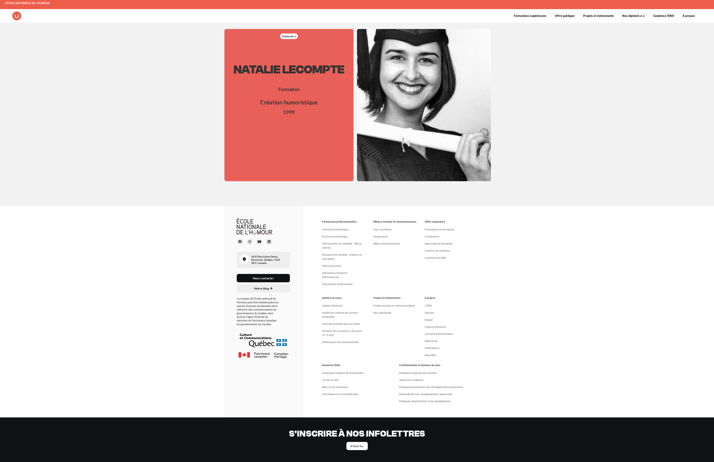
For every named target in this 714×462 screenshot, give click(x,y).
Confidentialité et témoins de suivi (419, 365)
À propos (430, 297)
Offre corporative (435, 221)
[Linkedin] (269, 241)
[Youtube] (259, 241)
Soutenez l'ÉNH (331, 365)
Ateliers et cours (332, 297)
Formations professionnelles (339, 221)
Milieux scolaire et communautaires (394, 221)
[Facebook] (240, 241)
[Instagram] (249, 241)
